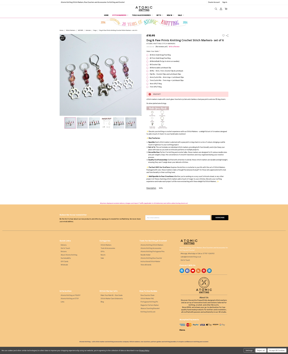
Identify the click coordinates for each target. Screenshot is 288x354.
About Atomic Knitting (69, 255)
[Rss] (198, 270)
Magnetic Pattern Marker (150, 305)
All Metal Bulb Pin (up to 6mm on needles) (164, 61)
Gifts (158, 15)
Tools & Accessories (141, 15)
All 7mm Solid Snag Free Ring (160, 58)
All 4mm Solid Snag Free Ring (160, 55)
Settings (249, 350)
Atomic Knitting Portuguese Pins (152, 252)
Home (106, 15)
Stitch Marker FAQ (147, 299)
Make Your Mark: (153, 51)
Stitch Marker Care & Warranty (112, 299)
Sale (180, 15)
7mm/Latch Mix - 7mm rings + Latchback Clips (167, 80)
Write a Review (174, 47)
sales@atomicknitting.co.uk (191, 257)
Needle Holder (146, 255)
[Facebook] (187, 270)
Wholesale (64, 265)
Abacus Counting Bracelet (150, 308)
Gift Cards (64, 261)
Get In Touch (65, 248)
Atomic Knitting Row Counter (151, 258)
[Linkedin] (209, 270)
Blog (102, 302)
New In (169, 15)
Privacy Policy (144, 350)
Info (161, 188)
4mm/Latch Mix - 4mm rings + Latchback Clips (167, 77)
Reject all (261, 350)
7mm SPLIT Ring (156, 87)
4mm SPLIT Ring (156, 84)
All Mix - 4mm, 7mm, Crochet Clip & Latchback (166, 71)
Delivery (64, 245)
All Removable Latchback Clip (160, 68)
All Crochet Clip (155, 65)
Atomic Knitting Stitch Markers (152, 245)
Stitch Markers (119, 15)
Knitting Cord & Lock (148, 312)
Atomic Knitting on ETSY (70, 299)
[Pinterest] (204, 270)
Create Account (214, 2)
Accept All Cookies (277, 350)
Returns (64, 252)
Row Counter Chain (147, 295)
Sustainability (66, 258)
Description (151, 188)
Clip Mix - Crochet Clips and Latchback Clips (165, 74)
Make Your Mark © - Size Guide (112, 295)
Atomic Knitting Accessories (151, 248)
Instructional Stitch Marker (150, 261)
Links (62, 302)
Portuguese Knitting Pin (149, 302)
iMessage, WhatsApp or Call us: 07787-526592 (197, 254)
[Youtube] (193, 270)
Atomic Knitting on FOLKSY (70, 295)
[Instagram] (182, 270)
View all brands (146, 265)
